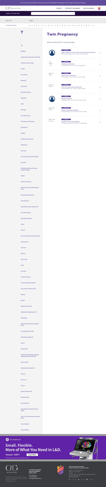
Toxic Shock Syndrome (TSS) (28, 288)
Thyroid (23, 230)
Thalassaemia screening (27, 139)
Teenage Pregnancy (26, 92)
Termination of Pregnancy (27, 121)
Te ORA (23, 68)
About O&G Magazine (88, 8)
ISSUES (31, 20)
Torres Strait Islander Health (28, 282)
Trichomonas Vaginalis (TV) (28, 368)
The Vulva (23, 162)
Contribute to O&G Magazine (72, 8)
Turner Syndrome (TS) (26, 391)
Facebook (73, 479)
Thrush (22, 224)
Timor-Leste (24, 259)
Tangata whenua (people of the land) (30, 57)
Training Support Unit (26, 306)
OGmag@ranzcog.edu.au (35, 478)
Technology (24, 86)
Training (23, 300)
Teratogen (23, 109)
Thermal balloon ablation (27, 195)
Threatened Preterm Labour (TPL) (29, 206)
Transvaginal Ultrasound (27, 337)
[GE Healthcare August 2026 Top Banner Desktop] (53, 447)
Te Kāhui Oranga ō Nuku (27, 63)
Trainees (23, 294)
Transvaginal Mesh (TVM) (27, 331)
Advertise (58, 8)
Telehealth (23, 98)
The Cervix (23, 150)
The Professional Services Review (29, 156)
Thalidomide (24, 144)
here (84, 2)
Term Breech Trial (25, 115)
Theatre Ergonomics (26, 181)
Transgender (24, 318)
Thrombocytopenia (26, 212)
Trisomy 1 (23, 373)
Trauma (23, 343)
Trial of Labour (24, 362)
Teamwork (23, 80)
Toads (22, 265)
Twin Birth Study (25, 397)
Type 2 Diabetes (25, 429)
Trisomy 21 (23, 379)
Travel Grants (24, 348)
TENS (22, 104)
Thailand (23, 133)
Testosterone (24, 127)
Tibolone (23, 253)
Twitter (82, 479)
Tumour (23, 385)
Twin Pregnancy (25, 403)
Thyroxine (23, 247)
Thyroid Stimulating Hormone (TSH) (30, 236)
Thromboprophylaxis (26, 218)
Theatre (23, 175)
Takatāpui (23, 51)
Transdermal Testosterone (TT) (29, 312)
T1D (22, 45)
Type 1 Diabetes (25, 424)
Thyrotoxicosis (24, 241)
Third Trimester (25, 200)
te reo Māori (24, 74)
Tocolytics (23, 271)
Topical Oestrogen (26, 277)
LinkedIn (91, 479)
